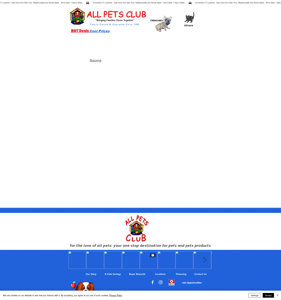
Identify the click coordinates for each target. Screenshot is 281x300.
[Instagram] (160, 282)
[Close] (277, 295)
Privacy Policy (115, 295)
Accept (268, 295)
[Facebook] (152, 282)
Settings (254, 295)
